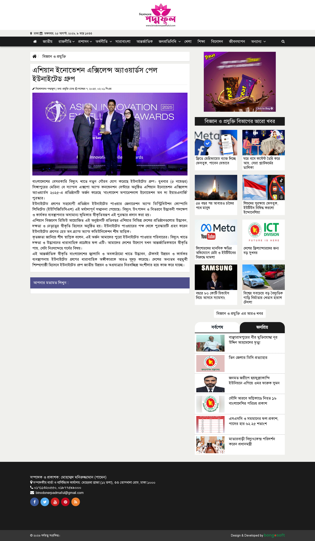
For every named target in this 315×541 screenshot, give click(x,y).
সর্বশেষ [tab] (217, 327)
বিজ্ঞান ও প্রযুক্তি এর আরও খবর (239, 313)
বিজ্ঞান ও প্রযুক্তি (53, 56)
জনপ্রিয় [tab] (262, 327)
